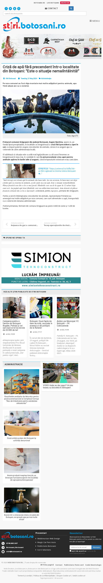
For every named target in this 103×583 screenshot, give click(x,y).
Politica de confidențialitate (83, 552)
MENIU (96, 20)
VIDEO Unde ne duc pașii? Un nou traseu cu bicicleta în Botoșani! (58, 386)
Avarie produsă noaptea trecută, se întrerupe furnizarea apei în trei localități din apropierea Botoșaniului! (21, 477)
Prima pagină (48, 565)
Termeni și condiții (25, 575)
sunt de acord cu (83, 552)
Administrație (46, 78)
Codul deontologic (93, 565)
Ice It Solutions (44, 550)
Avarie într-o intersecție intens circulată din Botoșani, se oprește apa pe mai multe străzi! (21, 517)
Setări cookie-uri (79, 575)
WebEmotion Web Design (48, 538)
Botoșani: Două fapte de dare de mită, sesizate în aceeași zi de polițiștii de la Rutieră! (41, 324)
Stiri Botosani (11, 78)
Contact (58, 565)
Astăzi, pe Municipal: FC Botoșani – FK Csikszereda (68, 323)
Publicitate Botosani (46, 546)
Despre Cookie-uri (64, 575)
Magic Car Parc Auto (46, 542)
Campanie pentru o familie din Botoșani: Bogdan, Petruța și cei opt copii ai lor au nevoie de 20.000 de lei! (14, 325)
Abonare (96, 547)
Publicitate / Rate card (74, 565)
